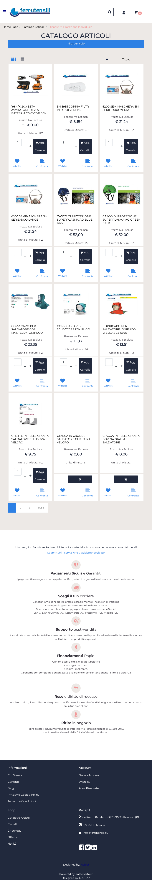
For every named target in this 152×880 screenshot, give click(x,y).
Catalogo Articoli (33, 27)
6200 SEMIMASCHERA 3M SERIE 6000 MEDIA (121, 108)
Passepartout (84, 874)
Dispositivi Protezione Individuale (70, 27)
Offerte (12, 837)
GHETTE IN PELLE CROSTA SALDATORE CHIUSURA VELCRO (30, 439)
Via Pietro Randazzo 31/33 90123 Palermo (111, 817)
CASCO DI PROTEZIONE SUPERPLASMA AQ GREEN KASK (122, 220)
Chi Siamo (15, 775)
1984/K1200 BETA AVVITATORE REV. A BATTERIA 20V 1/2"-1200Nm (30, 110)
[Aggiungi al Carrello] (80, 479)
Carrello (13, 824)
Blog (11, 788)
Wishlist (84, 781)
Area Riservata (89, 788)
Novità (12, 843)
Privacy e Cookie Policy (23, 794)
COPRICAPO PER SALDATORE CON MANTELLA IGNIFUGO (27, 329)
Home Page (10, 27)
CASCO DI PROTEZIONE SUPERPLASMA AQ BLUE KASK (74, 220)
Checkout (14, 830)
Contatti (13, 781)
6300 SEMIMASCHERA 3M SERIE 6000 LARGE (29, 218)
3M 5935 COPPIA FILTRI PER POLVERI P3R (73, 108)
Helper (85, 864)
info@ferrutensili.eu (95, 832)
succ (41, 507)
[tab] (15, 60)
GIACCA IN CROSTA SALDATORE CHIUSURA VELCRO (73, 439)
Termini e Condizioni (22, 801)
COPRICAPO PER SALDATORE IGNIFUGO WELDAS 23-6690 (119, 329)
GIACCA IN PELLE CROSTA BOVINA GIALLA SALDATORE (121, 439)
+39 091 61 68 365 (93, 825)
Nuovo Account (89, 775)
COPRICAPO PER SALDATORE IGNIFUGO (73, 327)
